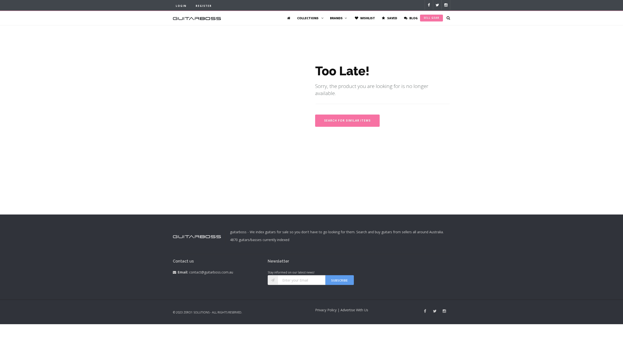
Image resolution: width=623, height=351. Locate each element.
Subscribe (339, 280)
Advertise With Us (354, 310)
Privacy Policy (326, 310)
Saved (391, 18)
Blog (413, 18)
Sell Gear (431, 18)
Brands (336, 18)
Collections (308, 18)
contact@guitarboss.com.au (211, 272)
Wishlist (367, 18)
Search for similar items (347, 120)
